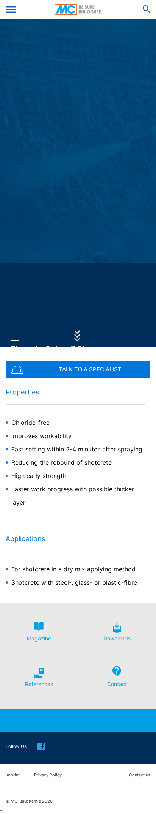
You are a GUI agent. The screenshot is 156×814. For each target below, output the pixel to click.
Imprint (13, 775)
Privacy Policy (48, 775)
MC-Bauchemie (78, 9)
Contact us (139, 775)
